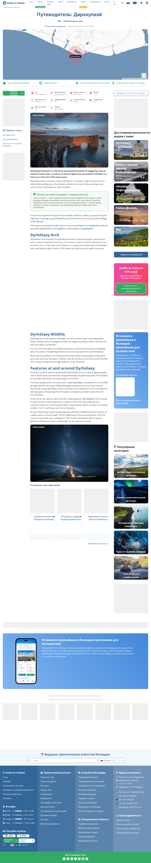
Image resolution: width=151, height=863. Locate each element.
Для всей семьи (48, 807)
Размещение (46, 794)
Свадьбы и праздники (88, 824)
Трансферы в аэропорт (51, 802)
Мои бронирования (50, 824)
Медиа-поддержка (86, 836)
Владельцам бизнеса (88, 841)
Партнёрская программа (127, 833)
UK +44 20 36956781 (128, 796)
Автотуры (45, 785)
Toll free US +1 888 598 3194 (131, 792)
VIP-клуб (44, 819)
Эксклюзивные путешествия (53, 811)
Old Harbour (98, 351)
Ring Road (62, 218)
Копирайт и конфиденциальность (18, 790)
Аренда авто (46, 790)
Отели (60, 2)
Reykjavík (93, 225)
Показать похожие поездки (14, 93)
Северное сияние (86, 798)
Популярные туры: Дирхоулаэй (45, 485)
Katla (65, 405)
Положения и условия (13, 785)
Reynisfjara (78, 382)
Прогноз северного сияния (90, 811)
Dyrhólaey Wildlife (10, 139)
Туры (31, 2)
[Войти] (147, 3)
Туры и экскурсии (49, 781)
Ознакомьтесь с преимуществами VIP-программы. (131, 288)
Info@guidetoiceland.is (129, 780)
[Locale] (128, 3)
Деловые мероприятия (88, 828)
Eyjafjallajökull (86, 228)
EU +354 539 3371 (126, 799)
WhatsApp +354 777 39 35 (130, 807)
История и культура (87, 790)
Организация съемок (88, 832)
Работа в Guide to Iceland (127, 824)
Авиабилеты (72, 2)
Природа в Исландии (88, 777)
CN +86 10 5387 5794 (128, 803)
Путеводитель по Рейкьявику (91, 785)
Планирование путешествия (91, 781)
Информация (95, 2)
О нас (5, 777)
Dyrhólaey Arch (9, 135)
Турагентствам (123, 820)
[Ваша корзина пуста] (141, 3)
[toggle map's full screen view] (144, 75)
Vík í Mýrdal (38, 221)
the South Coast (56, 225)
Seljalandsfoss (45, 228)
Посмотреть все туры (97, 543)
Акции (83, 2)
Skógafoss (61, 228)
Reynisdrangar (64, 385)
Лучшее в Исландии (87, 802)
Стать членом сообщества (128, 828)
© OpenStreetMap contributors (138, 79)
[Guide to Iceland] (13, 3)
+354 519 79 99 (125, 783)
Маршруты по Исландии (89, 807)
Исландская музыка (87, 794)
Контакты (7, 798)
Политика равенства (12, 794)
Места (106, 2)
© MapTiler (125, 79)
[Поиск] (122, 2)
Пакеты (40, 2)
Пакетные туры (47, 777)
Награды (7, 781)
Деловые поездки (49, 815)
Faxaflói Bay (52, 351)
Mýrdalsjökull (88, 399)
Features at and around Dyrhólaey (12, 144)
